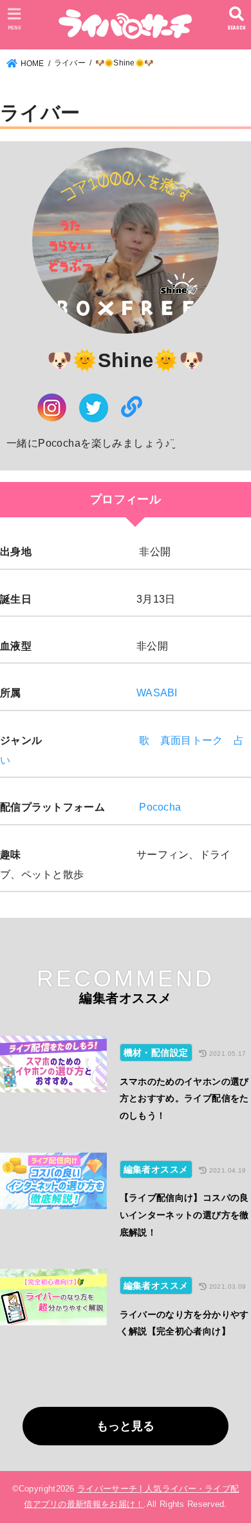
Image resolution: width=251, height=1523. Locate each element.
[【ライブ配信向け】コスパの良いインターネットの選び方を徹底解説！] (53, 1201)
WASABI (157, 692)
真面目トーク (191, 740)
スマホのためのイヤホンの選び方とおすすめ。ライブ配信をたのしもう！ (184, 1098)
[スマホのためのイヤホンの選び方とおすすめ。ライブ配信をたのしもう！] (53, 1084)
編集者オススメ (156, 1169)
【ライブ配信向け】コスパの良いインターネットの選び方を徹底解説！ (184, 1214)
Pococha (160, 807)
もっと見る (125, 1426)
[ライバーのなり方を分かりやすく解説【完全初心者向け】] (53, 1309)
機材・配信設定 (156, 1052)
